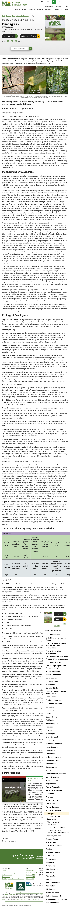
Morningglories (52, 780)
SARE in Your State (61, 9)
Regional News (49, 6)
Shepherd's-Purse (53, 852)
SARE (3, 16)
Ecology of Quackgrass (56, 827)
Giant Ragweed (52, 737)
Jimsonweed (51, 763)
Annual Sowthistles (53, 675)
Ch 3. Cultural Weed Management (53, 652)
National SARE (30, 871)
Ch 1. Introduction (53, 634)
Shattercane (51, 842)
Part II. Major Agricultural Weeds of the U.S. (56, 667)
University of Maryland (9, 894)
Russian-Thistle (52, 839)
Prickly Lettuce (52, 800)
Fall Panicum (51, 720)
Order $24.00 (58, 619)
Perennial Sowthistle (54, 790)
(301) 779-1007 (12, 41)
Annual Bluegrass (53, 671)
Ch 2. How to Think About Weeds (56, 639)
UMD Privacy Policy (36, 899)
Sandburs (49, 849)
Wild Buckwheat (52, 869)
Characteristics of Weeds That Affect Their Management (56, 645)
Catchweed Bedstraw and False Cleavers (56, 692)
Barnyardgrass (52, 678)
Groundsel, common (54, 743)
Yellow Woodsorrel (53, 896)
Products (8, 16)
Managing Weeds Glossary (56, 899)
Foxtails (49, 730)
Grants (17, 9)
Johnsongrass (51, 767)
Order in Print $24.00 (28, 36)
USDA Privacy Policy (22, 899)
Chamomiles (51, 697)
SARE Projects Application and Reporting (13, 879)
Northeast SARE (30, 875)
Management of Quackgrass (53, 823)
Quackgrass (50, 814)
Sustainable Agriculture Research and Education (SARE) (29, 893)
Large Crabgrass (52, 777)
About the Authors (53, 902)
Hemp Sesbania (52, 747)
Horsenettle (50, 750)
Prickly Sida (50, 804)
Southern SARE (30, 877)
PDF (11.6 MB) (8, 36)
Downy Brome (51, 717)
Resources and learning (8, 873)
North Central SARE (31, 873)
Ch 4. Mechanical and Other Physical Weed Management (57, 658)
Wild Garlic (50, 872)
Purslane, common (53, 810)
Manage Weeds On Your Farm (20, 16)
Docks (48, 713)
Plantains (49, 797)
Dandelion (50, 707)
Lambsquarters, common (56, 774)
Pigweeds (50, 794)
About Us (58, 6)
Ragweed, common (53, 836)
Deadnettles (50, 710)
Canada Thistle (52, 688)
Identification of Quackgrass (53, 818)
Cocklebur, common (54, 703)
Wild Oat (49, 879)
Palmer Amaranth (53, 787)
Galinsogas (50, 733)
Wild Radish (50, 886)
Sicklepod (50, 856)
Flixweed (49, 727)
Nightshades (51, 784)
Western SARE (30, 879)
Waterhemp (50, 866)
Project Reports (28, 9)
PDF (58, 614)
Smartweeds (51, 859)
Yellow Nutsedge (52, 892)
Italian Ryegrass (52, 760)
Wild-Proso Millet (53, 882)
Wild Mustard (51, 876)
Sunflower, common (54, 846)
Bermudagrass (52, 681)
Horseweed (50, 754)
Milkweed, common (53, 757)
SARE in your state (7, 875)
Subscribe (40, 857)
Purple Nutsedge (52, 807)
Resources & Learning (44, 9)
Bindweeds (50, 684)
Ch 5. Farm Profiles (53, 662)
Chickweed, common (54, 700)
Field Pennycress (52, 723)
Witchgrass (50, 889)
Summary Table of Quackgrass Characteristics (58, 831)
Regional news (6, 877)
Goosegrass (50, 740)
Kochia (48, 770)
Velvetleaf (50, 862)
